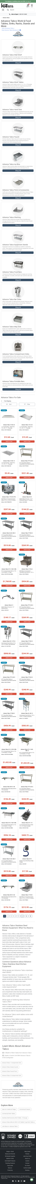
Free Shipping (7, 401)
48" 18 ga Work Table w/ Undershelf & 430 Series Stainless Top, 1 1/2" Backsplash (26, 608)
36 (26, 916)
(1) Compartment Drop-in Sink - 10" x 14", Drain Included (26, 825)
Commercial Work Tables (8, 1113)
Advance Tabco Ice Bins (11, 164)
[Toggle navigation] (3, 9)
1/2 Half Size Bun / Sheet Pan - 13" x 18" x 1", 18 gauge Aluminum (8, 464)
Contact (27, 1163)
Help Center (27, 1151)
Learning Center (27, 1156)
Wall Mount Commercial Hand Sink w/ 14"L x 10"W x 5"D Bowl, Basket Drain (26, 898)
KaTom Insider (27, 1168)
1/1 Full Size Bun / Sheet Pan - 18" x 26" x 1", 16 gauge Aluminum (26, 428)
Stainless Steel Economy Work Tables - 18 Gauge (14, 1118)
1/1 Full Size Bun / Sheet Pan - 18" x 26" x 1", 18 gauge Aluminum (8, 428)
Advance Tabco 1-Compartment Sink (11, 1062)
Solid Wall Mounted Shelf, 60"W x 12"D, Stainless (8, 897)
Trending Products (10, 1163)
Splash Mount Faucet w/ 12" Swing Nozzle (7, 607)
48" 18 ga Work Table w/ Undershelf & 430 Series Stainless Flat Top (26, 536)
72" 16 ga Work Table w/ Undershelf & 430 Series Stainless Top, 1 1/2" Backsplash (8, 862)
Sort (10, 404)
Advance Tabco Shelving (11, 217)
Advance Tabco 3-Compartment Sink (11, 1075)
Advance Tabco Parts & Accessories (15, 190)
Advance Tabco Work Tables (12, 82)
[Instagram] (21, 1181)
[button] (27, 5)
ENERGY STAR (10, 1158)
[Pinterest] (18, 1181)
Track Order (10, 1165)
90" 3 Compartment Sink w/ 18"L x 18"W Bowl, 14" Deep (8, 752)
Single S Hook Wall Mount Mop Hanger (26, 861)
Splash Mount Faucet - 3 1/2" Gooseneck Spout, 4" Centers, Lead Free (26, 500)
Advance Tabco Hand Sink (12, 110)
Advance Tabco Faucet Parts (9, 1071)
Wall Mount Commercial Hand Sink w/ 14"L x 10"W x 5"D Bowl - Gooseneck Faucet (8, 500)
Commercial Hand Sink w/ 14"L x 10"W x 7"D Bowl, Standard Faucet (26, 716)
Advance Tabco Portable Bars (13, 381)
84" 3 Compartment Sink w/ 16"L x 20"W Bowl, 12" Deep (8, 825)
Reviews (27, 1170)
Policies (27, 1153)
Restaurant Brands (10, 1153)
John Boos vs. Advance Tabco (10, 1126)
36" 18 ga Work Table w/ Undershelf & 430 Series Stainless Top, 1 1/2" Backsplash (26, 464)
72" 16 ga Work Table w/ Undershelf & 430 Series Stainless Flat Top (8, 536)
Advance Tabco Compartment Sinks (15, 354)
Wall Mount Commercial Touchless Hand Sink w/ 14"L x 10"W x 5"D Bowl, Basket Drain (26, 572)
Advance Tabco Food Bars (12, 272)
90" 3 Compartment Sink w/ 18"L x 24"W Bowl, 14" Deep (8, 571)
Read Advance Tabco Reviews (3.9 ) (11, 30)
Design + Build (10, 1151)
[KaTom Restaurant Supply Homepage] (7, 5)
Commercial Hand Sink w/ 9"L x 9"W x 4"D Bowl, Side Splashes (8, 644)
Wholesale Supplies (10, 1156)
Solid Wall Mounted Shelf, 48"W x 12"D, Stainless (8, 789)
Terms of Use (4, 1178)
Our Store (27, 1165)
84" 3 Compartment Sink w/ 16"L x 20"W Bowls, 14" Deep (26, 753)
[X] (15, 1181)
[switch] (2, 401)
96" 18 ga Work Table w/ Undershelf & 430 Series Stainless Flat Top (8, 716)
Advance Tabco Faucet (10, 137)
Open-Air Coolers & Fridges (9, 1109)
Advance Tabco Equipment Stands (15, 245)
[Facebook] (13, 1181)
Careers (27, 1161)
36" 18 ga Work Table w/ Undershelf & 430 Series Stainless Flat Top (26, 644)
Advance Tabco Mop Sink (11, 327)
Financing (10, 1170)
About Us (27, 1158)
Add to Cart (9, 441)
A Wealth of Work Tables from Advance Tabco (18, 1053)
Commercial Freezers (24, 1109)
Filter (28, 404)
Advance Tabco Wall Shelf (12, 55)
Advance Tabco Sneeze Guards (10, 1067)
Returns (10, 1168)
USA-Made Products (10, 1161)
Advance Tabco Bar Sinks (11, 299)
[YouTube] (24, 1181)
